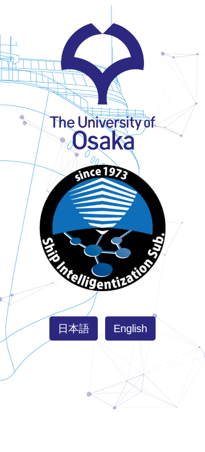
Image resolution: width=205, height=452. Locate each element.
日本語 (73, 328)
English (130, 328)
